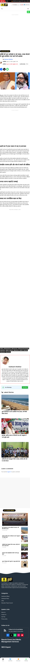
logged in (9, 471)
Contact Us (3, 614)
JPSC (2, 600)
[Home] (3, 660)
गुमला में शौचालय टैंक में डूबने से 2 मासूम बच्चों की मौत (11, 561)
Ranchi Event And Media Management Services (11, 641)
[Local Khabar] (4, 5)
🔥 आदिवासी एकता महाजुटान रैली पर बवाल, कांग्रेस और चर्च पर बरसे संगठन (14, 1)
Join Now (25, 387)
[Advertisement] (15, 31)
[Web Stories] (18, 660)
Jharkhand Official (5, 596)
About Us (3, 612)
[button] (2, 9)
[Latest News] (10, 660)
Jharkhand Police (5, 598)
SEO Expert (6, 647)
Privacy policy (4, 619)
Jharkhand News (5, 51)
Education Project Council (7, 602)
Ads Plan (3, 616)
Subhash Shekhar (8, 59)
